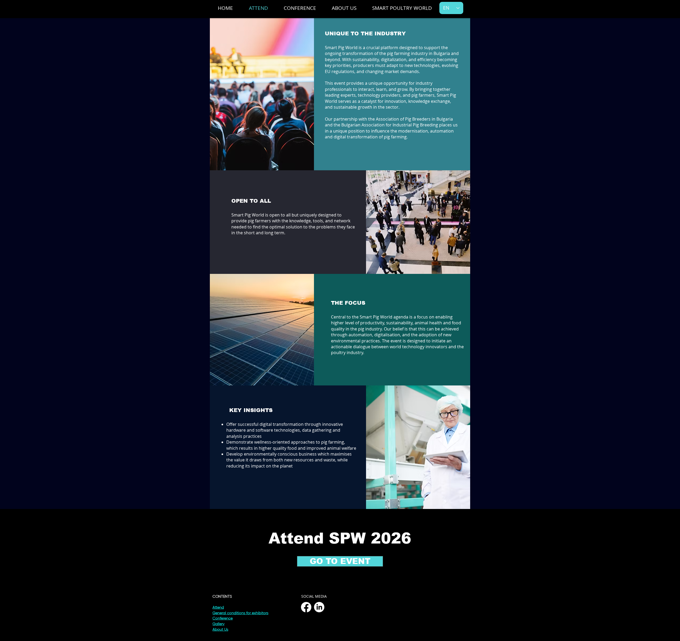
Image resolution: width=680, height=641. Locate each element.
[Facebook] (306, 607)
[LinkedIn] (319, 607)
